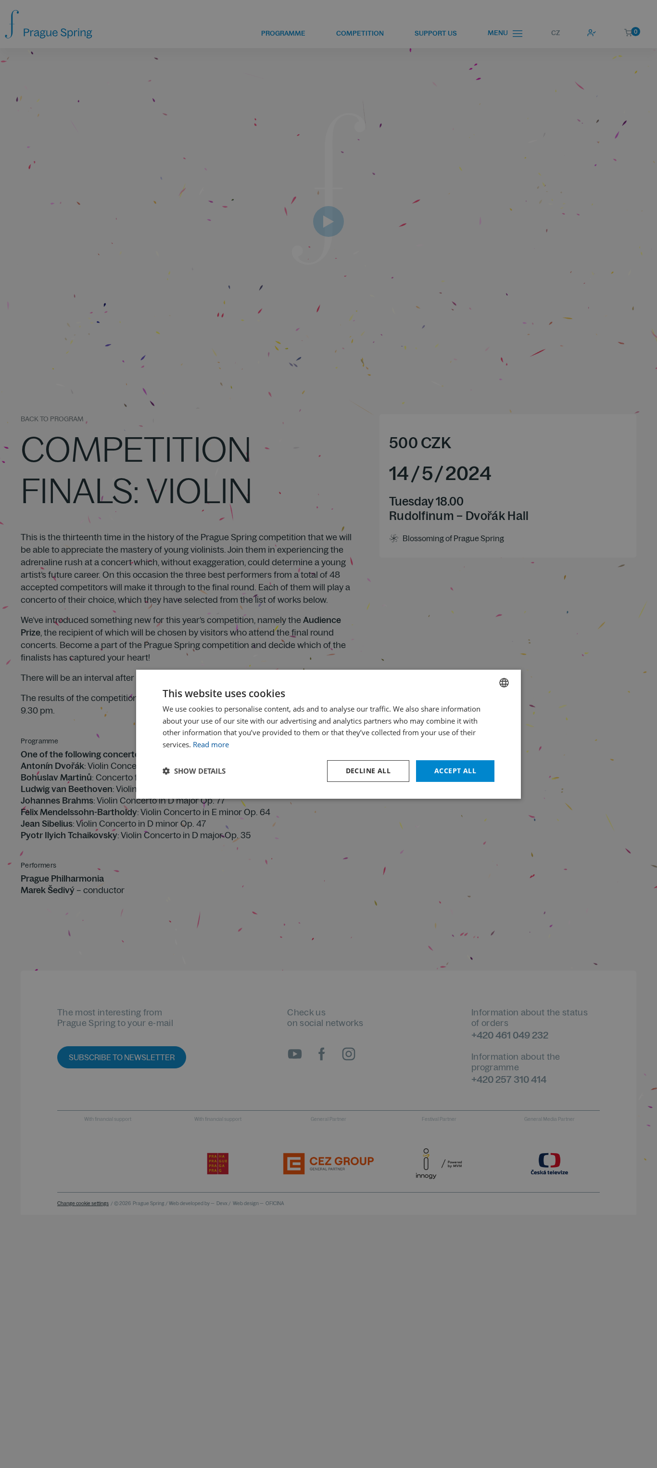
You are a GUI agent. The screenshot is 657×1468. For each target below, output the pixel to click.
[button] (194, 771)
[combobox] (504, 682)
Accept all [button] (455, 770)
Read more (211, 744)
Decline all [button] (368, 770)
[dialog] (328, 733)
